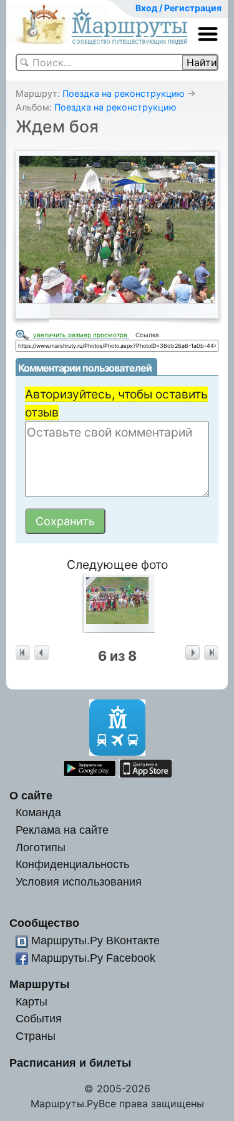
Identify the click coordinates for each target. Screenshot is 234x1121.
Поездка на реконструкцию (123, 93)
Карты (31, 1001)
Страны (36, 1035)
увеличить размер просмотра (81, 334)
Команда (38, 812)
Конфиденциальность (72, 864)
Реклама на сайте (62, 829)
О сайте (30, 795)
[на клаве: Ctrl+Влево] (41, 653)
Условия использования (79, 881)
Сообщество (44, 922)
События (39, 1018)
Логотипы (41, 847)
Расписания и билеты (70, 1062)
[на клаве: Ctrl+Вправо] (192, 653)
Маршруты (39, 983)
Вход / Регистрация (178, 7)
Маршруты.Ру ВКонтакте (95, 940)
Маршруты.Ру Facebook (93, 957)
